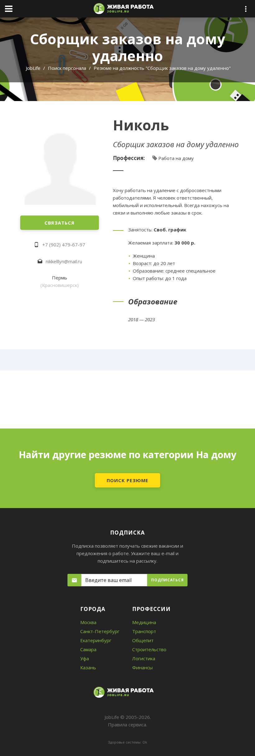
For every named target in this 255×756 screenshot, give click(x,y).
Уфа (84, 658)
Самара (88, 649)
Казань (88, 667)
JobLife (33, 68)
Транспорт (144, 631)
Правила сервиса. (127, 724)
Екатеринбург (95, 640)
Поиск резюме (128, 480)
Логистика (143, 658)
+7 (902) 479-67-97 (63, 244)
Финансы (142, 667)
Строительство (149, 649)
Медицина (144, 622)
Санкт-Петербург (99, 631)
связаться (59, 223)
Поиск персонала (67, 68)
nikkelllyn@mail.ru (64, 261)
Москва (88, 622)
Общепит (143, 640)
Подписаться (167, 580)
